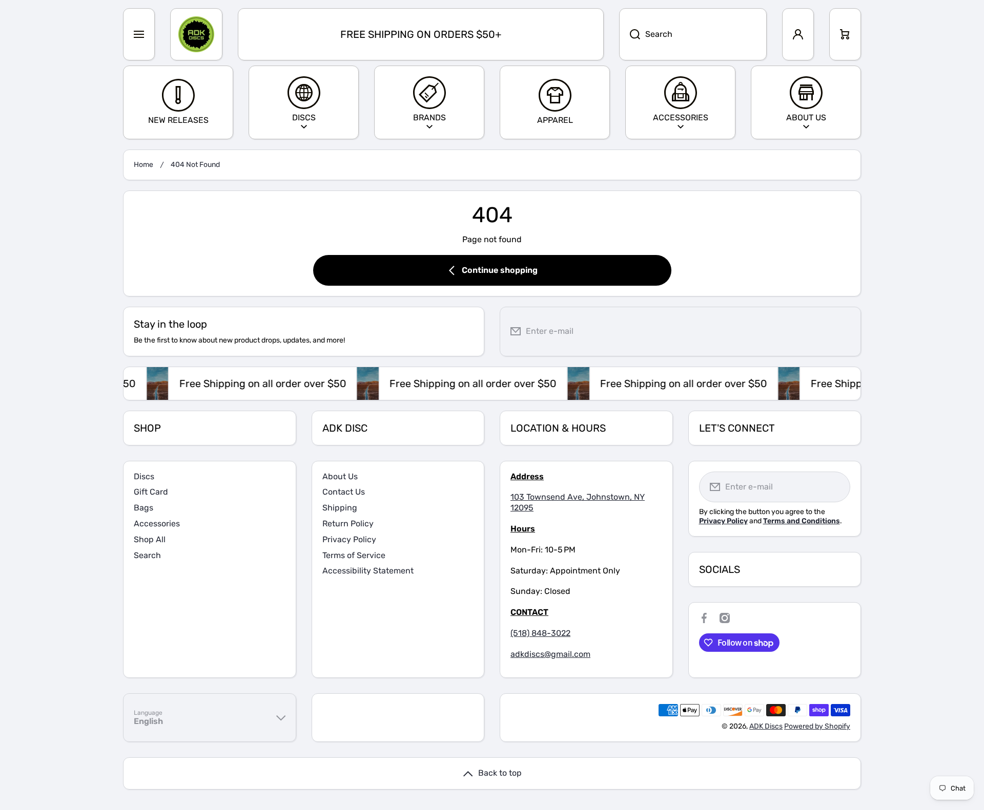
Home (143, 164)
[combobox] (693, 34)
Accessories (157, 523)
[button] (845, 34)
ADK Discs (766, 726)
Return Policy (348, 523)
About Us (340, 476)
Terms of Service (353, 555)
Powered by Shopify (817, 726)
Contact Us (343, 492)
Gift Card (151, 492)
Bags (143, 508)
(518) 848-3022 (540, 633)
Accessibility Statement (368, 570)
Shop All (150, 539)
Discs (144, 476)
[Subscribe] (845, 331)
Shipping (339, 508)
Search (147, 555)
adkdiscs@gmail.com (550, 654)
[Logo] (196, 34)
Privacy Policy (349, 539)
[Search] (629, 34)
